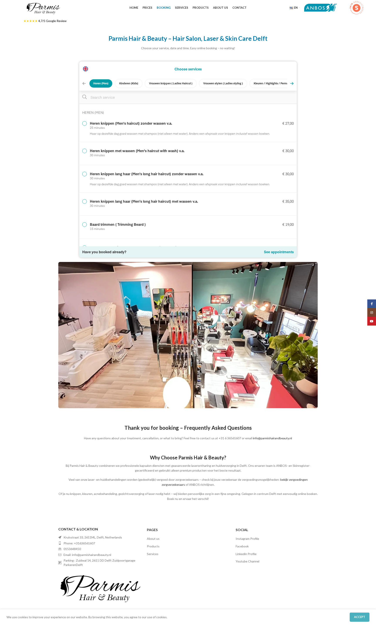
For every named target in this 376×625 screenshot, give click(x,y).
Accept (359, 617)
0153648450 (72, 549)
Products (153, 546)
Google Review (56, 21)
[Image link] (99, 586)
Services (152, 554)
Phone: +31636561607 (79, 543)
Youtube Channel (247, 561)
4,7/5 (42, 21)
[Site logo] (43, 7)
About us (153, 538)
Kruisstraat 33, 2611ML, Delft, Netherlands (93, 537)
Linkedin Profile (246, 554)
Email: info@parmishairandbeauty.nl (87, 555)
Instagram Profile (247, 538)
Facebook (242, 546)
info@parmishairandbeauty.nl (272, 438)
